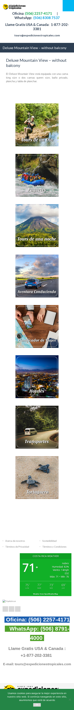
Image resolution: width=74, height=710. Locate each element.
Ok (37, 705)
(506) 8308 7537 (46, 18)
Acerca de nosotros (15, 540)
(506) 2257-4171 (38, 13)
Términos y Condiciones (54, 546)
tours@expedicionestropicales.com (37, 35)
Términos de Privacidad (17, 546)
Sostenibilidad (49, 540)
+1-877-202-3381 (36, 655)
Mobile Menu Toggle (68, 5)
